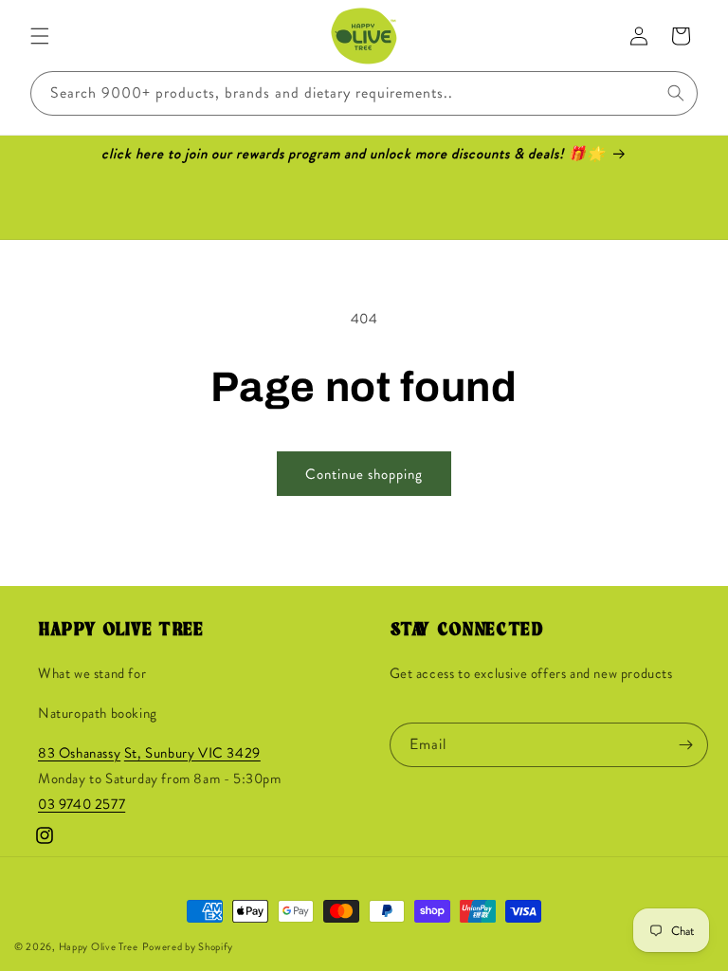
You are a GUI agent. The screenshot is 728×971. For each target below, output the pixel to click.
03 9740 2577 (81, 804)
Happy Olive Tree (98, 946)
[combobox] (364, 93)
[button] (40, 36)
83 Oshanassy (79, 752)
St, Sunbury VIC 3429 (192, 752)
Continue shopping (364, 474)
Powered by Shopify (188, 946)
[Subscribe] (686, 745)
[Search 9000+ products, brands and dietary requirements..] (676, 93)
